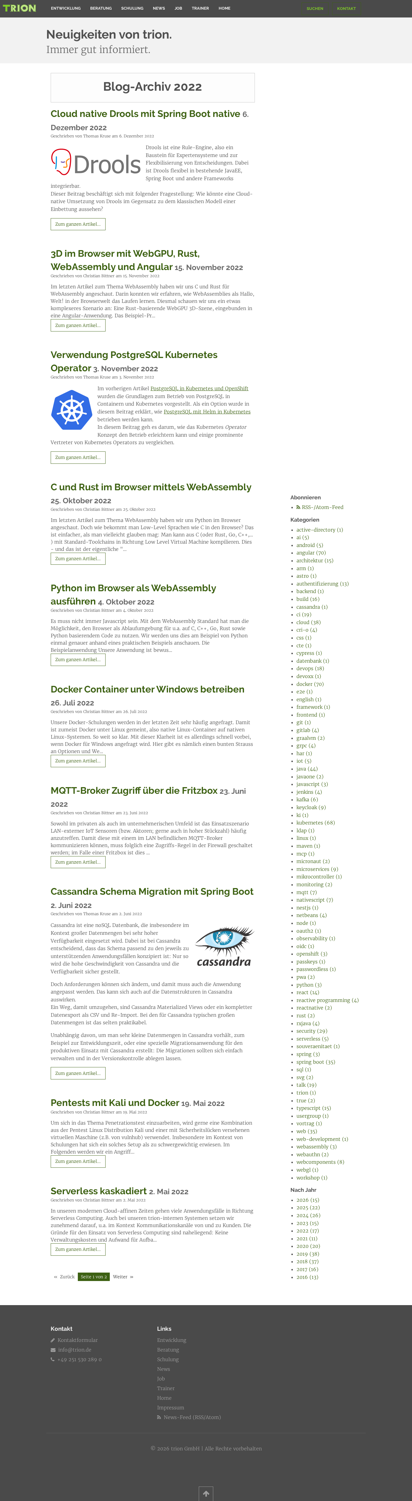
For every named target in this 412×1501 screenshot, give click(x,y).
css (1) (304, 638)
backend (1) (310, 591)
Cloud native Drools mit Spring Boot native (145, 113)
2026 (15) (307, 1200)
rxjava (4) (308, 1023)
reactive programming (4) (327, 1000)
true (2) (305, 1100)
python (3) (309, 985)
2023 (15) (307, 1223)
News (159, 8)
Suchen (315, 8)
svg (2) (304, 1077)
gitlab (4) (307, 730)
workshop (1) (312, 1178)
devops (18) (310, 668)
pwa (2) (305, 977)
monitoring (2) (314, 884)
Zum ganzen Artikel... (78, 224)
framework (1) (313, 707)
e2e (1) (304, 692)
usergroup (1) (312, 1116)
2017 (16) (307, 1269)
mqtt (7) (306, 892)
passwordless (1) (316, 969)
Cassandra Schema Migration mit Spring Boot (152, 891)
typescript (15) (313, 1108)
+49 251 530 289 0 (79, 1359)
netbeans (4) (311, 915)
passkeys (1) (310, 962)
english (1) (309, 699)
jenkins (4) (309, 792)
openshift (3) (312, 954)
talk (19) (306, 1085)
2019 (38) (307, 1254)
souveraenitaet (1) (318, 1046)
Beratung (101, 8)
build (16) (308, 599)
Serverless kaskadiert (99, 1190)
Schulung (132, 8)
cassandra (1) (312, 607)
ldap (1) (305, 830)
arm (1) (305, 568)
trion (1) (306, 1093)
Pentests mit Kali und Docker (115, 1102)
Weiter (120, 1277)
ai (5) (302, 537)
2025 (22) (308, 1207)
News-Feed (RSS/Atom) (191, 1417)
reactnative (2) (314, 1008)
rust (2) (305, 1016)
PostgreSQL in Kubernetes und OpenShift (200, 388)
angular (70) (311, 553)
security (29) (312, 1031)
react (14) (307, 992)
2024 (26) (308, 1215)
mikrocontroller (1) (319, 877)
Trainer (200, 8)
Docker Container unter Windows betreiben (148, 689)
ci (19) (304, 614)
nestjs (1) (307, 908)
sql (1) (303, 1069)
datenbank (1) (312, 661)
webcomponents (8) (320, 1162)
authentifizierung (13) (322, 584)
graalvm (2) (310, 738)
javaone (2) (310, 777)
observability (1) (315, 938)
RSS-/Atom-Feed (322, 507)
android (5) (309, 545)
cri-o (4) (306, 630)
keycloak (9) (311, 807)
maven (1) (308, 846)
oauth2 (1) (308, 931)
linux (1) (306, 838)
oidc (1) (305, 946)
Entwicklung (66, 8)
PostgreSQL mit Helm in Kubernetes (207, 412)
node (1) (306, 923)
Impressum (170, 1408)
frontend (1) (310, 715)
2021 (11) (307, 1239)
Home (224, 8)
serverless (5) (312, 1039)
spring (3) (308, 1054)
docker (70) (310, 684)
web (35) (306, 1131)
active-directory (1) (319, 530)
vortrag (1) (309, 1123)
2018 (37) (307, 1261)
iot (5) (304, 761)
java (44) (307, 769)
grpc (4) (306, 746)
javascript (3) (312, 784)
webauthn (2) (312, 1154)
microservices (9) (317, 869)
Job (178, 8)
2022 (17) (307, 1231)
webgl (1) (307, 1170)
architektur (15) (315, 560)
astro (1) (306, 576)
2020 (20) (308, 1246)
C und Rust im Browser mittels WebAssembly (151, 487)
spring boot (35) (315, 1062)
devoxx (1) (308, 676)
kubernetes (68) (315, 823)
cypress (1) (309, 653)
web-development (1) (322, 1139)
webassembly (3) (316, 1147)
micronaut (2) (313, 861)
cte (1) (304, 645)
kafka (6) (307, 799)
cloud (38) (308, 622)
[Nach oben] (206, 1494)
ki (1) (302, 815)
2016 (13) (307, 1277)
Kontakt (346, 8)
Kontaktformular (77, 1340)
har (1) (304, 753)
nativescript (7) (314, 900)
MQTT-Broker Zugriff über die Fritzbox (134, 790)
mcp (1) (305, 854)
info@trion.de (74, 1350)
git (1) (303, 722)
